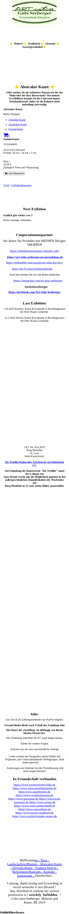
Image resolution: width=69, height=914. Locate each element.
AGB (6, 185)
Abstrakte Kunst (17, 119)
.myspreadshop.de (51, 257)
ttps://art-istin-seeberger (23, 257)
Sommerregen (15, 129)
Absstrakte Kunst (17, 124)
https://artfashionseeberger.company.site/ (34, 251)
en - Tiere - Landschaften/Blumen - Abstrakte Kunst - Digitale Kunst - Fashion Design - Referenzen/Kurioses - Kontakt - (34, 867)
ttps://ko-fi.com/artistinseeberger (33, 268)
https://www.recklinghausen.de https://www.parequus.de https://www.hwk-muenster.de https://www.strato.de (34, 798)
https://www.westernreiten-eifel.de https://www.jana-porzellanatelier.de (34, 786)
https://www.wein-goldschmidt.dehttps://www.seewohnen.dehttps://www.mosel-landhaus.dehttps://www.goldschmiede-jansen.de (34, 811)
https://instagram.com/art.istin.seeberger (38, 280)
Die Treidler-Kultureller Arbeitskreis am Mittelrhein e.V (34, 464)
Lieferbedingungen (21, 185)
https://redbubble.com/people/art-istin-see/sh (34, 262)
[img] (34, 12)
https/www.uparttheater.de (34, 791)
